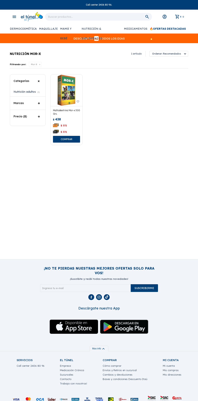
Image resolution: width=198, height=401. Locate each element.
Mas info (99, 348)
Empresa (65, 365)
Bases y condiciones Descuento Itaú (125, 379)
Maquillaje (48, 28)
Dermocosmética (23, 28)
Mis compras (171, 370)
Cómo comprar (112, 365)
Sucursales (66, 374)
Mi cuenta (169, 365)
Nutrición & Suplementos (92, 30)
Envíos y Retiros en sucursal (120, 370)
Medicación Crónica (72, 370)
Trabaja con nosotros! (73, 383)
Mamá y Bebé (66, 30)
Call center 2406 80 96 (30, 365)
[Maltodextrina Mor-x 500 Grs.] (67, 90)
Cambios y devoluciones (117, 374)
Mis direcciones (172, 374)
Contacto (65, 379)
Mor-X (34, 64)
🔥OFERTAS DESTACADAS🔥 (168, 30)
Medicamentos (135, 28)
